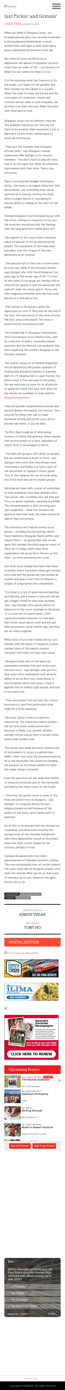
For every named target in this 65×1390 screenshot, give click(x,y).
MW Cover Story (31, 894)
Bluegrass (23, 898)
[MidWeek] (18, 6)
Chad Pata (13, 23)
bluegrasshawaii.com (16, 397)
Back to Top (30, 1378)
